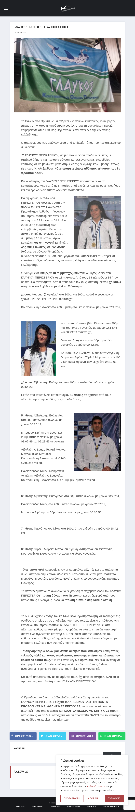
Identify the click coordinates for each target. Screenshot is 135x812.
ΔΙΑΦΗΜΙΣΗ (20, 806)
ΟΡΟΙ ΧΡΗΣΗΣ (91, 806)
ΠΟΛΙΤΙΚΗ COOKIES (73, 806)
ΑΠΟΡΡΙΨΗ (94, 798)
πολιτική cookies (96, 786)
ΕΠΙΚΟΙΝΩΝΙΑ (55, 806)
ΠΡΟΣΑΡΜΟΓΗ (72, 798)
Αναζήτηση (19, 748)
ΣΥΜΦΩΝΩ (114, 798)
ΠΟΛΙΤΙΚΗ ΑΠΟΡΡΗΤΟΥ (111, 806)
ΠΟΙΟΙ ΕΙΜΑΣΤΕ (37, 806)
